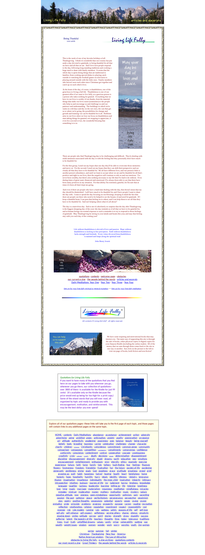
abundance (98, 435)
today (124, 519)
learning (105, 486)
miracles (144, 489)
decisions (102, 456)
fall (107, 531)
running (89, 510)
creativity (63, 456)
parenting (144, 495)
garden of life (133, 468)
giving (81, 471)
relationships (76, 507)
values (100, 522)
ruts (97, 510)
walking (138, 522)
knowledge (145, 483)
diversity (91, 459)
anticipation (100, 438)
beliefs (62, 444)
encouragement (66, 462)
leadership (94, 486)
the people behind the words (112, 543)
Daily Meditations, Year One (85, 282)
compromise (129, 450)
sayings (145, 525)
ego (134, 459)
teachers (98, 519)
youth (134, 525)
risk (69, 510)
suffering (60, 519)
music (126, 492)
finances (146, 465)
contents (67, 435)
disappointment (138, 456)
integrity (136, 480)
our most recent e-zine (69, 543)
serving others (113, 513)
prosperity (108, 504)
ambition (80, 438)
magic (72, 489)
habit (80, 474)
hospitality (78, 477)
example (132, 462)
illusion (57, 480)
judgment (114, 483)
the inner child (111, 480)
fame (85, 465)
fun (111, 468)
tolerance (133, 519)
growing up (64, 474)
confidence (142, 450)
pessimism (143, 498)
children (68, 447)
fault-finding (119, 465)
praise (135, 501)
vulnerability (127, 522)
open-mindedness (98, 495)
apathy (119, 438)
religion (88, 507)
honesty (61, 477)
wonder (101, 525)
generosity (58, 471)
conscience (78, 453)
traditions (144, 519)
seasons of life (125, 510)
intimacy (146, 480)
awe (112, 441)
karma (124, 483)
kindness (134, 483)
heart (124, 474)
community (144, 447)
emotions (142, 459)
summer (100, 531)
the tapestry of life (83, 519)
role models (78, 510)
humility (89, 477)
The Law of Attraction (115, 537)
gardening (147, 468)
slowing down (63, 516)
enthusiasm (97, 462)
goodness (103, 471)
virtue (116, 522)
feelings (136, 465)
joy (106, 483)
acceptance (111, 435)
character (142, 444)
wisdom (82, 525)
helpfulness (134, 474)
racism (128, 504)
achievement (125, 435)
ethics (124, 462)
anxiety (110, 438)
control (103, 453)
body (69, 444)
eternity (115, 462)
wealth (59, 525)
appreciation (131, 438)
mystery (135, 492)
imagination (69, 480)
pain (136, 495)
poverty (118, 501)
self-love (144, 510)
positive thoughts (81, 501)
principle (75, 504)
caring (98, 444)
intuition (74, 483)
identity (114, 477)
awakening (90, 441)
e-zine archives (106, 540)
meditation (119, 489)
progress (97, 504)
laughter (73, 486)
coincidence (100, 447)
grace (112, 471)
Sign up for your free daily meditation (126, 289)
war (146, 522)
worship (125, 525)
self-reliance (72, 513)
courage (126, 453)
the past (70, 498)
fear (128, 465)
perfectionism (101, 498)
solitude (83, 516)
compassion (77, 450)
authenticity (78, 441)
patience (80, 498)
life (123, 486)
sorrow (92, 516)
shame (125, 513)
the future (120, 468)
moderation (84, 492)
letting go (115, 486)
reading (137, 504)
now (76, 495)
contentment (91, 453)
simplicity (144, 513)
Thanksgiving (97, 534)
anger (89, 438)
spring (91, 531)
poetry (67, 501)
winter (114, 531)
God (95, 471)
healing (107, 474)
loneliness (142, 486)
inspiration (125, 480)
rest (145, 507)
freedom (79, 468)
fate (100, 465)
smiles (75, 516)
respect (122, 507)
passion (60, 498)
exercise (143, 462)
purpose (119, 504)
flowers (56, 468)
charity (58, 447)
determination (122, 456)
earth (116, 459)
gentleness (71, 471)
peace (89, 498)
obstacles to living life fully (84, 540)
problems (86, 504)
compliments (114, 450)
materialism (94, 489)
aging (71, 438)
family (93, 465)
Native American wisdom (91, 537)
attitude (66, 441)
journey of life (96, 483)
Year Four (129, 282)
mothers (104, 492)
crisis (72, 456)
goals (88, 471)
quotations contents (124, 540)
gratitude (121, 471)
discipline (62, 459)
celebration (108, 444)
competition (90, 450)
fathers (107, 465)
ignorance (143, 477)
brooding (78, 444)
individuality (96, 480)
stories (108, 516)
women (92, 525)
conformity (65, 453)
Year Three (117, 282)
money (95, 492)
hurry (97, 477)
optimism (127, 495)
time (117, 519)
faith (78, 465)
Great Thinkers (89, 543)
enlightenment (82, 462)
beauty (128, 441)
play (60, 501)
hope (68, 477)
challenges (121, 444)
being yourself (141, 441)
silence (134, 513)
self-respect (86, 513)
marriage (81, 489)
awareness (103, 441)
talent (69, 519)
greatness (132, 471)
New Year (110, 534)
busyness (88, 444)
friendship (91, 468)
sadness (105, 510)
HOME (58, 435)
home (144, 474)
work (109, 525)
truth (73, 522)
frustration (103, 468)
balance (120, 441)
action (136, 435)
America (121, 534)
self (136, 510)
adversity (145, 435)
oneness (84, 495)
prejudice (57, 504)
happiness (89, 474)
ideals (105, 477)
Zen (140, 525)
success (144, 516)
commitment (114, 447)
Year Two (105, 282)
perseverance (116, 498)
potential (108, 501)
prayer (143, 501)
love (59, 489)
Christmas (84, 534)
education (126, 459)
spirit (100, 516)
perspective (130, 498)
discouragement (77, 459)
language (62, 486)
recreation (147, 504)
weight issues (70, 525)
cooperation (114, 453)
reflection (63, 507)
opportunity (115, 495)
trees (60, 522)
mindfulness (132, 489)
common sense (129, 447)
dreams (108, 459)
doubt (99, 459)
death (94, 456)
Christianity (87, 447)
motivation (115, 492)
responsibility (134, 507)
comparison (63, 450)
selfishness (99, 513)
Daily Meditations (82, 435)
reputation (98, 507)
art (58, 441)
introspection (61, 483)
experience (60, 465)
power (127, 501)
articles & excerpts (137, 543)
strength (117, 516)
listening (131, 486)
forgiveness (68, 468)
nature (143, 492)
